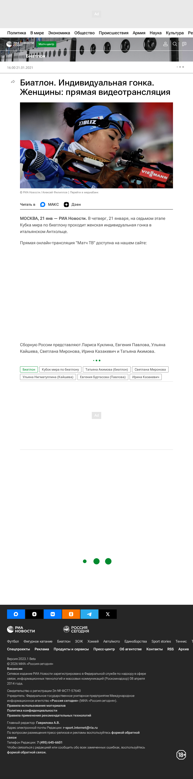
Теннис (181, 641)
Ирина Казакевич (145, 377)
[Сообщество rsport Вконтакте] (53, 614)
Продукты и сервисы (71, 649)
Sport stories (161, 641)
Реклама (42, 649)
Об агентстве (131, 649)
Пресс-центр (104, 649)
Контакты (154, 649)
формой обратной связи (26, 752)
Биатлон (29, 369)
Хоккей (93, 641)
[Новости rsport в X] (108, 614)
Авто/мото (111, 641)
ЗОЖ (79, 641)
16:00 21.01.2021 (20, 68)
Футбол (13, 641)
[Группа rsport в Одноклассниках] (71, 614)
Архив (183, 649)
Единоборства (136, 641)
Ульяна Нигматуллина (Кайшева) (48, 377)
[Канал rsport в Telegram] (89, 614)
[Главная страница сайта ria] (7, 44)
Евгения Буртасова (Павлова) (103, 377)
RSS (170, 649)
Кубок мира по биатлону (60, 369)
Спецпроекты (18, 649)
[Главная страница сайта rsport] (30, 44)
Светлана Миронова (150, 369)
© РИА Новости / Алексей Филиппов (44, 192)
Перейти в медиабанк (84, 192)
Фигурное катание (38, 641)
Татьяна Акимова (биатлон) (106, 369)
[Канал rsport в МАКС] (16, 614)
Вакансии (14, 668)
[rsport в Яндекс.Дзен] (34, 614)
